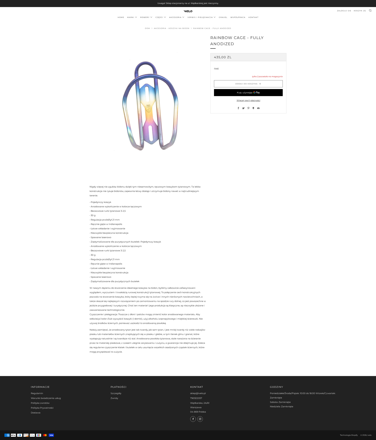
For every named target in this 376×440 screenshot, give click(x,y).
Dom (147, 28)
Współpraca (237, 17)
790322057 (196, 398)
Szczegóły (116, 393)
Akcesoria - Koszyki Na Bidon (171, 28)
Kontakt (253, 17)
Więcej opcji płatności (248, 100)
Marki (130, 17)
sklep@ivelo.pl (198, 393)
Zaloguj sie (344, 11)
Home (121, 17)
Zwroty (114, 398)
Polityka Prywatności (42, 407)
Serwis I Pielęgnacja (200, 17)
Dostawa (35, 412)
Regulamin (37, 393)
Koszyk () (360, 11)
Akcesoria (175, 17)
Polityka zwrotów (40, 403)
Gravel (223, 17)
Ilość (216, 68)
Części (159, 17)
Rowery (145, 17)
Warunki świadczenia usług (46, 398)
